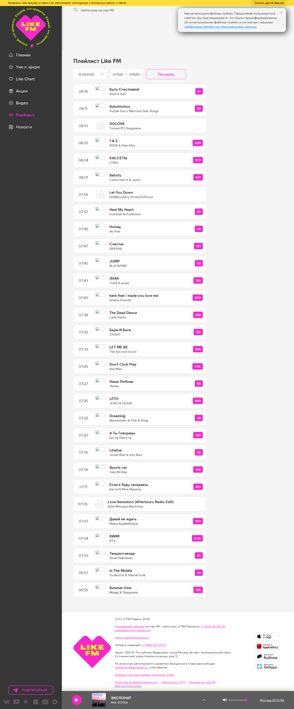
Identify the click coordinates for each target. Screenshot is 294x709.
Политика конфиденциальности (136, 682)
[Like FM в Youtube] (16, 702)
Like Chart (25, 78)
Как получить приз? (128, 686)
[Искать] (76, 10)
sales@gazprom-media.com (133, 630)
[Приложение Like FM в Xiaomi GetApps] (267, 666)
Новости (24, 126)
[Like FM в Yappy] (36, 702)
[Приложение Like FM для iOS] (267, 636)
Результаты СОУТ (173, 682)
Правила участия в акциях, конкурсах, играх (144, 674)
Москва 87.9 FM (272, 700)
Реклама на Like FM (202, 682)
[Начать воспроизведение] (77, 700)
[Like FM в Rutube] (26, 702)
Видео (22, 102)
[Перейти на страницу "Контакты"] (45, 702)
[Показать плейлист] (204, 700)
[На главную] (31, 27)
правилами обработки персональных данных (220, 27)
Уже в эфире (28, 66)
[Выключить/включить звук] (225, 700)
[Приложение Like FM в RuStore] (267, 656)
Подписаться (28, 691)
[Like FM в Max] (55, 702)
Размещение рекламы (130, 626)
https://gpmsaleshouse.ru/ (132, 637)
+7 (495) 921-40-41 (213, 626)
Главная (23, 54)
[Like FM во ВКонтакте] (7, 702)
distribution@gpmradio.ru (131, 667)
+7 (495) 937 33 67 (154, 645)
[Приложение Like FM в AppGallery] (267, 646)
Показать (166, 74)
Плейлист (25, 114)
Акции (22, 90)
